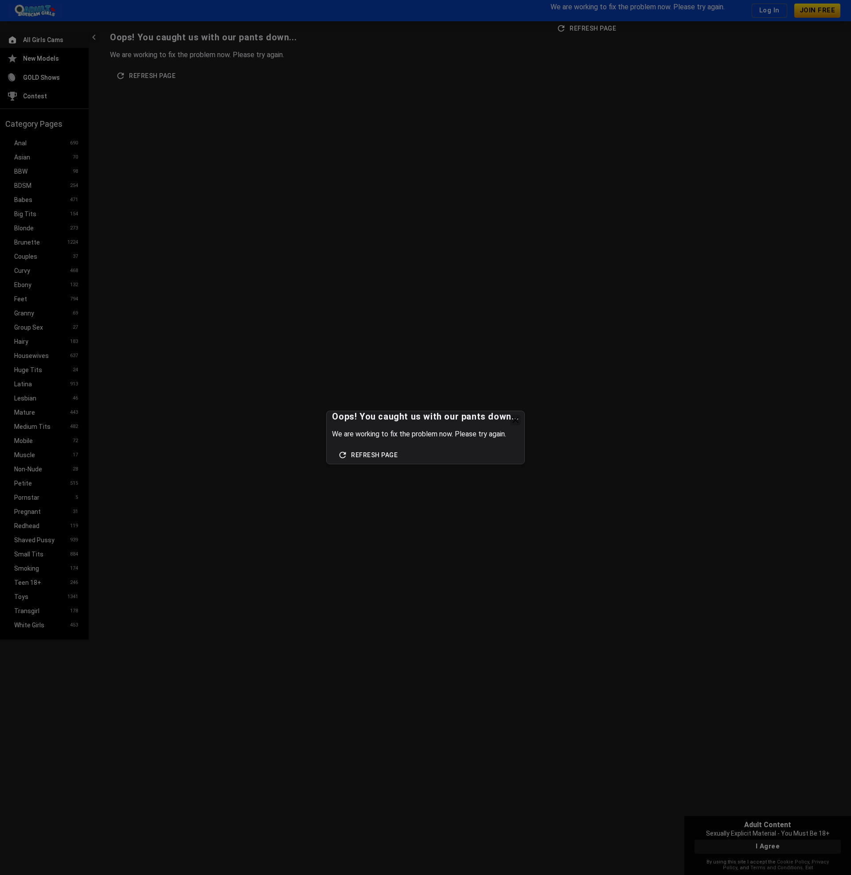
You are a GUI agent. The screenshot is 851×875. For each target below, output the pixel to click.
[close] (515, 420)
